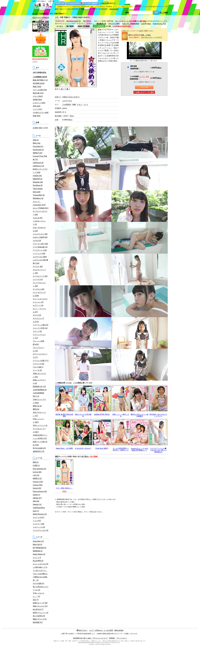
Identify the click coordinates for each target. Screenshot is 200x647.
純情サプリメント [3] (40, 612)
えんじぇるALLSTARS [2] (38, 559)
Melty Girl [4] (37, 544)
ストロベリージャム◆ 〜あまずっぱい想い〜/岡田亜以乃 (158, 450)
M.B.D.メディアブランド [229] (40, 170)
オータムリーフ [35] (40, 276)
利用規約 (112, 638)
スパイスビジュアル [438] (39, 294)
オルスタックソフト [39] (39, 271)
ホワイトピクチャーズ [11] (40, 355)
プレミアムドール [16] (38, 349)
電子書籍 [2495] (38, 83)
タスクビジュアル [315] (38, 320)
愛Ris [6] (36, 409)
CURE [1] (36, 465)
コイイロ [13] (38, 279)
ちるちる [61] (38, 218)
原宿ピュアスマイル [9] (39, 381)
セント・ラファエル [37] (39, 310)
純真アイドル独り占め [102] (40, 443)
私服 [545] (36, 115)
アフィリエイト (121, 638)
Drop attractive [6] (39, 468)
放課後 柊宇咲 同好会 (102, 414)
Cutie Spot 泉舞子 (101, 448)
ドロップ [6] (37, 331)
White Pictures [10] (40, 514)
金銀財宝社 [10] (38, 451)
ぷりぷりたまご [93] (40, 234)
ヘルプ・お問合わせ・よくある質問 (101, 630)
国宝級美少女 (101, 23)
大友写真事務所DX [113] (38, 394)
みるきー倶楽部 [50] (40, 237)
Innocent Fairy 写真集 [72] (40, 157)
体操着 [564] (37, 99)
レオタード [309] (39, 102)
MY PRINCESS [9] (39, 547)
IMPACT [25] (37, 153)
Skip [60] (36, 501)
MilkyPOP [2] (37, 179)
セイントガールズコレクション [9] (40, 300)
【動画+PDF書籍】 (84, 26)
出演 (58, 97)
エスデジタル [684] (40, 256)
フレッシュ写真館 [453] (38, 342)
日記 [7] (35, 599)
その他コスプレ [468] (40, 112)
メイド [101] (37, 109)
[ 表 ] (61, 89)
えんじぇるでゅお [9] (40, 564)
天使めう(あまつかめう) (71, 97)
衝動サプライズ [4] (40, 619)
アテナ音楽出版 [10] (40, 247)
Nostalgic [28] (38, 182)
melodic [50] (37, 175)
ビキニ (79, 104)
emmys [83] (37, 472)
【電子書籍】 (70, 26)
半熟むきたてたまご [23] (39, 375)
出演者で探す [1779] (40, 128)
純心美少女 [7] (38, 609)
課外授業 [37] (38, 622)
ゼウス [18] (37, 315)
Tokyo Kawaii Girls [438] (37, 190)
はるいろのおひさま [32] (39, 229)
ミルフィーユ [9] (39, 527)
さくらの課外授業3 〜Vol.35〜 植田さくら (121, 449)
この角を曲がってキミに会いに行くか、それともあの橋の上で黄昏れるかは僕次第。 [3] (40, 573)
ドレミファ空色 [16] (40, 328)
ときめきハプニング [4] (39, 222)
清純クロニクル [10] (40, 606)
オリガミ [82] (38, 266)
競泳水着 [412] (38, 93)
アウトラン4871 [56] (40, 243)
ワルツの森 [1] (38, 367)
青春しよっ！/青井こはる (120, 415)
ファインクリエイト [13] (39, 336)
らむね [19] (37, 240)
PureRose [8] (37, 185)
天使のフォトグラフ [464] (39, 401)
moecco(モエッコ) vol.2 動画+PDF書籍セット (139, 449)
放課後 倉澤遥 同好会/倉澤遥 (64, 415)
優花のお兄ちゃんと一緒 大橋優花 (139, 415)
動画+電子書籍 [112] (40, 80)
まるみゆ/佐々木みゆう (83, 448)
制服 (74, 104)
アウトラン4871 (114, 23)
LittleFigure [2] (38, 162)
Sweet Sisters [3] (39, 554)
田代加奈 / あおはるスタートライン (158, 415)
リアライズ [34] (38, 363)
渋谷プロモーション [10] (39, 414)
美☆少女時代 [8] (39, 616)
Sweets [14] (37, 504)
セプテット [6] (38, 305)
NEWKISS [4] (37, 551)
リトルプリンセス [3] (40, 530)
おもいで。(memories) (130, 23)
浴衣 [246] (36, 106)
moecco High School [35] (37, 486)
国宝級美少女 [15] (39, 386)
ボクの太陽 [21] (38, 583)
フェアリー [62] (38, 524)
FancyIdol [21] (38, 146)
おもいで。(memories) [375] (39, 203)
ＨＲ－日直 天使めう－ (64, 488)
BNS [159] (36, 143)
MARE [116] (37, 478)
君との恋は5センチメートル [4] (40, 588)
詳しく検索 (164, 12)
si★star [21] (37, 498)
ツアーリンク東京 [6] (40, 325)
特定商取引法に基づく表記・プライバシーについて (90, 638)
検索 (127, 12)
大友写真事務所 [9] (40, 389)
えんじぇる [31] (38, 517)
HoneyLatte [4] (38, 149)
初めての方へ (86, 9)
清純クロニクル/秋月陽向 (83, 415)
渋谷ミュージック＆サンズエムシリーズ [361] (40, 428)
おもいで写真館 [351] (40, 208)
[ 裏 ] (67, 89)
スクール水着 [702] (40, 90)
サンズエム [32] (38, 289)
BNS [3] (35, 462)
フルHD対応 (43, 13)
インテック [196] (39, 253)
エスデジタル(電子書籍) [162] (40, 261)
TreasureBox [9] (39, 195)
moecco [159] (38, 481)
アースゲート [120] (40, 250)
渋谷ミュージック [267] (38, 420)
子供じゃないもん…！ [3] (38, 594)
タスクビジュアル (159, 23)
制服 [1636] (37, 86)
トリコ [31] (37, 520)
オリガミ (59, 26)
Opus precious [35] (40, 491)
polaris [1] (36, 494)
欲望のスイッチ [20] (40, 603)
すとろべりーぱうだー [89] (40, 213)
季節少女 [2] (37, 406)
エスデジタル (146, 23)
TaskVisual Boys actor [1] (39, 509)
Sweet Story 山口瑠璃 (64, 448)
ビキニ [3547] (38, 96)
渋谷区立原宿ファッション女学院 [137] (40, 436)
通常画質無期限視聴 (135, 67)
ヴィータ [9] (37, 370)
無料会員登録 (114, 9)
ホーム (34, 13)
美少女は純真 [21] (39, 448)
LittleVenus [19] (38, 166)
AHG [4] (36, 140)
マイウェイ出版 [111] (40, 360)
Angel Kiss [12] (38, 541)
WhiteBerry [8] (38, 198)
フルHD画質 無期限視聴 (139, 77)
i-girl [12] (36, 475)
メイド (85, 104)
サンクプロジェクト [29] (39, 284)
